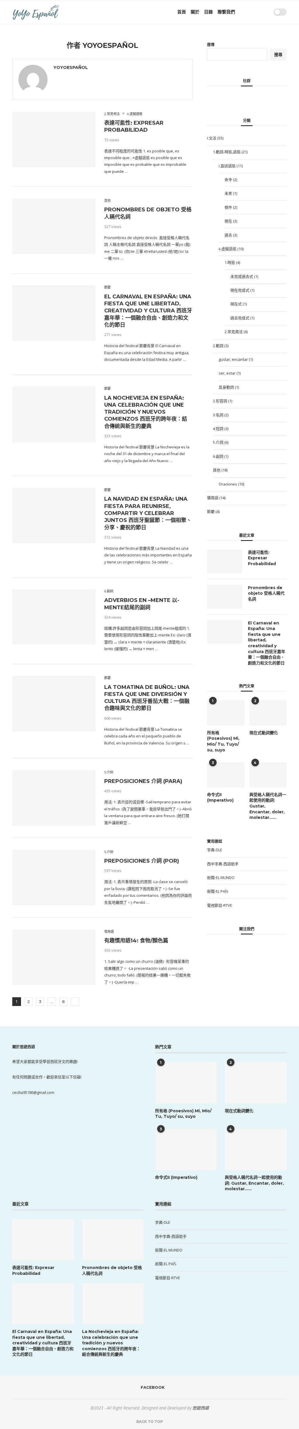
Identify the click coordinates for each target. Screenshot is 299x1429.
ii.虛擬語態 (231, 248)
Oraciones (231, 484)
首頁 (181, 12)
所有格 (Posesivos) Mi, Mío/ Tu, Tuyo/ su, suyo (223, 741)
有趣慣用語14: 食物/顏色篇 (136, 940)
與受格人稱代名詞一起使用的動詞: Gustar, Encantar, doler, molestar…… (267, 806)
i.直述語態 (231, 165)
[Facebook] (255, 12)
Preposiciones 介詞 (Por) (141, 861)
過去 (231, 235)
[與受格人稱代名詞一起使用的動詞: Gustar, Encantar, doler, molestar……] (268, 774)
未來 (231, 193)
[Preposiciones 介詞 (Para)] (53, 798)
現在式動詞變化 (263, 732)
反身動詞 (229, 387)
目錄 (208, 12)
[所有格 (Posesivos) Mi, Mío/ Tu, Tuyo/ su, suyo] (225, 712)
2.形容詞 (222, 400)
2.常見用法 (236, 331)
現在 (231, 221)
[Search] (267, 12)
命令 (231, 179)
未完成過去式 (244, 276)
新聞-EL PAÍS (217, 891)
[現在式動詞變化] (268, 712)
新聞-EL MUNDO (220, 877)
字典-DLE (214, 849)
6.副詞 (220, 456)
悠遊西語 (200, 1408)
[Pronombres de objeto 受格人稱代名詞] (53, 226)
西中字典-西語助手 (223, 863)
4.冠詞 (220, 428)
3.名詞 (220, 414)
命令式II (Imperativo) (220, 797)
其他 (220, 470)
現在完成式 (242, 290)
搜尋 (211, 44)
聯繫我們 (226, 12)
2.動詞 (220, 345)
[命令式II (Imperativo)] (225, 774)
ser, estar (230, 373)
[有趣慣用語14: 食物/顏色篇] (53, 957)
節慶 (213, 511)
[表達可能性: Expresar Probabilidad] (53, 139)
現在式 (238, 304)
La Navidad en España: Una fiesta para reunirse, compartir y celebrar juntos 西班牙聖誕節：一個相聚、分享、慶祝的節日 (148, 513)
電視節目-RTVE (219, 905)
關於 (195, 12)
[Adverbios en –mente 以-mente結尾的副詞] (53, 617)
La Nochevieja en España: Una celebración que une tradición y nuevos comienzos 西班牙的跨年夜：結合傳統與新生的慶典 (145, 412)
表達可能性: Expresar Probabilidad (262, 558)
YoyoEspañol (70, 67)
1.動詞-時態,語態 (230, 151)
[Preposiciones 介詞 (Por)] (53, 877)
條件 (231, 207)
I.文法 (215, 138)
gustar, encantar (236, 359)
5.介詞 (220, 442)
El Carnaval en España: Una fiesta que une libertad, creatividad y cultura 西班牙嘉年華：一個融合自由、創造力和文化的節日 (148, 310)
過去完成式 (242, 318)
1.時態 (232, 262)
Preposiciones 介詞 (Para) (143, 781)
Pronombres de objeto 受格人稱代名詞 (266, 593)
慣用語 (216, 497)
